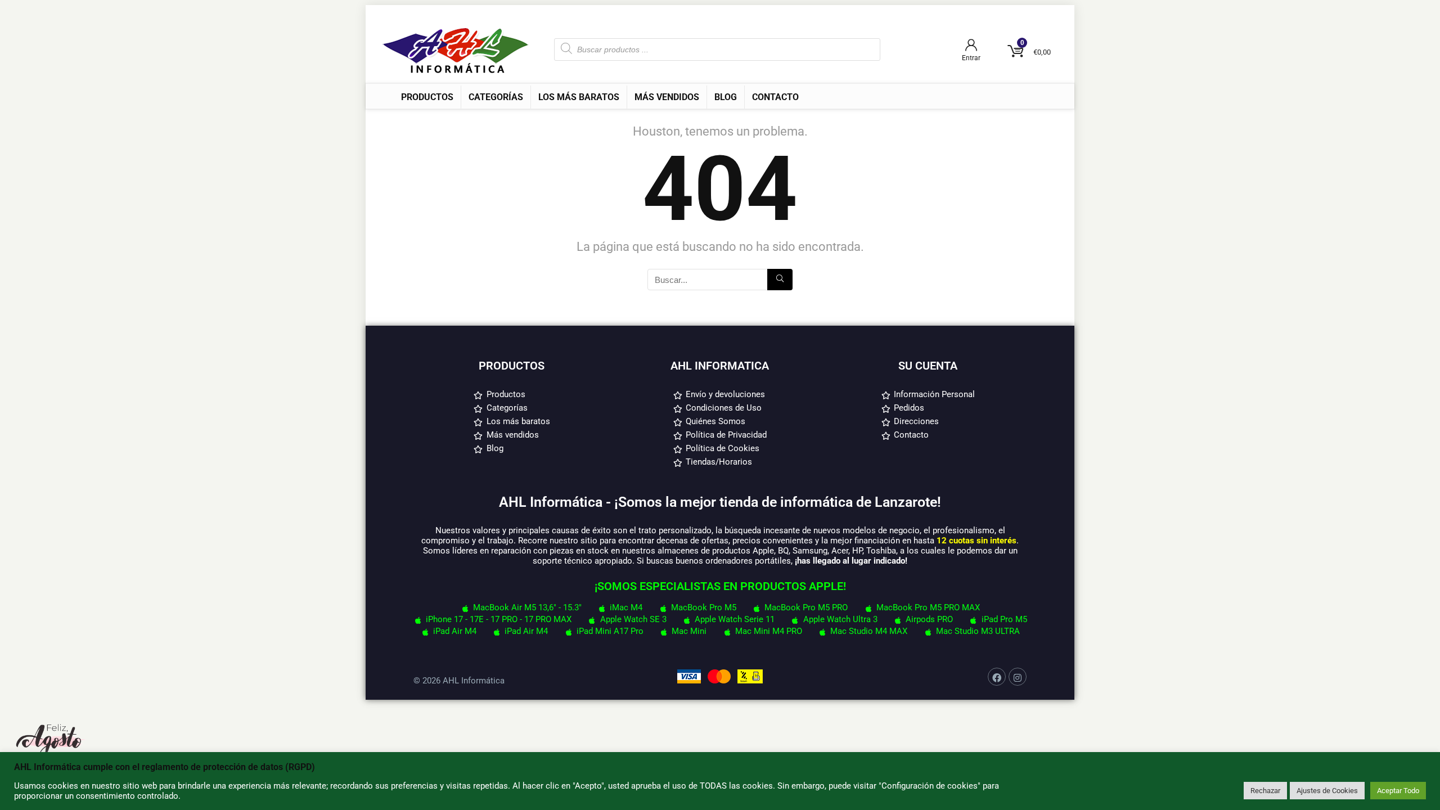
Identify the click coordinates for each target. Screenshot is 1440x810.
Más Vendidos (666, 97)
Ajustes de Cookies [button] (1327, 790)
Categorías (496, 97)
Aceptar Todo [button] (1398, 790)
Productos (427, 97)
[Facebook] (997, 677)
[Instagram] (1018, 677)
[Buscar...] (780, 279)
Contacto (775, 97)
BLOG (725, 97)
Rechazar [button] (1265, 790)
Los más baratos (578, 97)
